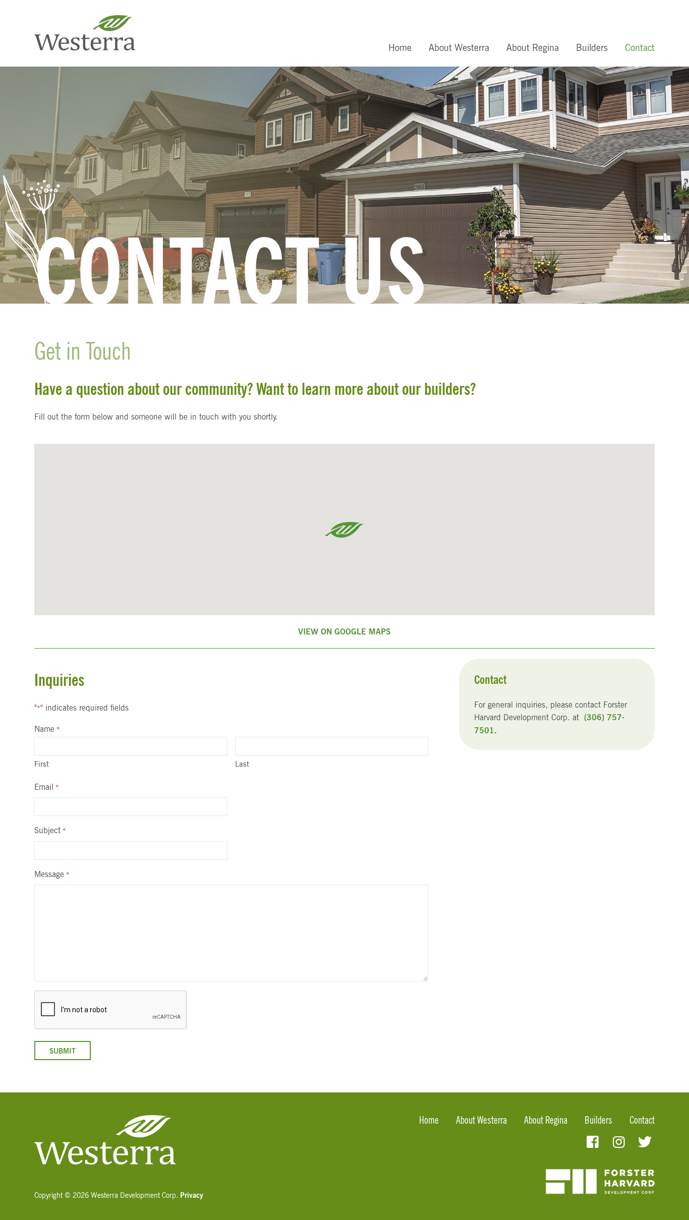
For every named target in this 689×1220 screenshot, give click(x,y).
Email (46, 787)
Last (242, 764)
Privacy (191, 1195)
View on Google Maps (344, 631)
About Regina (532, 47)
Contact (640, 47)
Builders (592, 47)
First (41, 764)
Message (51, 874)
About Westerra (459, 47)
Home (400, 47)
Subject (50, 830)
